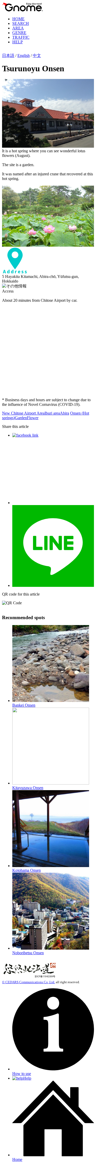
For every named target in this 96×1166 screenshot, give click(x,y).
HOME (18, 19)
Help (27, 1078)
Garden (21, 418)
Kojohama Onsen (26, 870)
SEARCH (20, 23)
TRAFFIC (20, 37)
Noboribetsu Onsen (28, 953)
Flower (32, 418)
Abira (64, 413)
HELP (17, 42)
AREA (18, 28)
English (23, 55)
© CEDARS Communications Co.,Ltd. (28, 982)
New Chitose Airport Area (23, 413)
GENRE (19, 33)
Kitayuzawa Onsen (27, 788)
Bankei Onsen (23, 705)
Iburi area (52, 413)
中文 (37, 55)
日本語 (8, 55)
